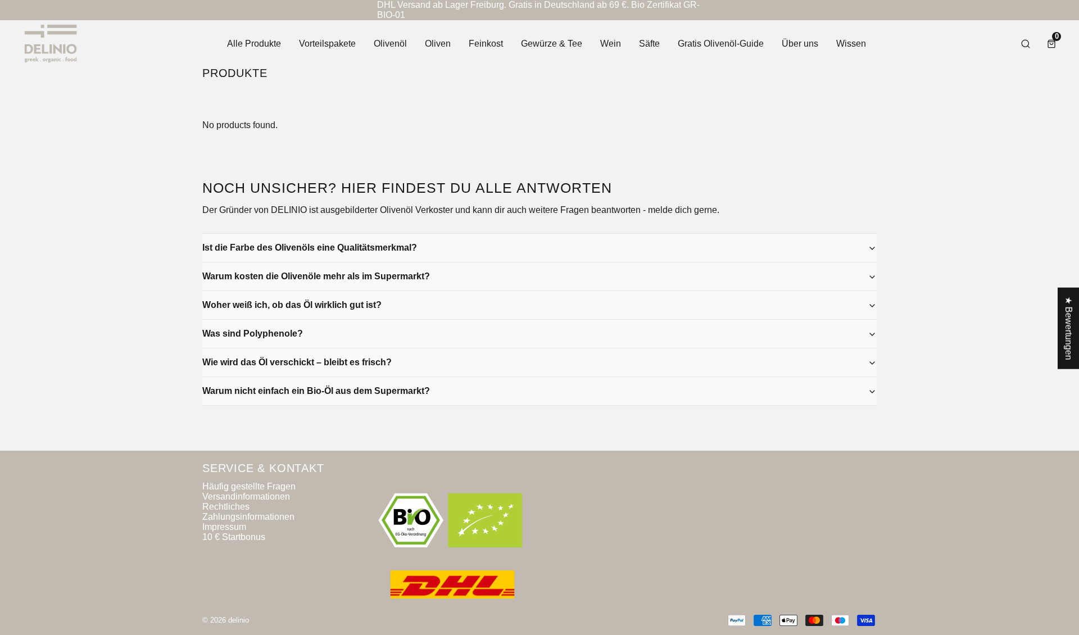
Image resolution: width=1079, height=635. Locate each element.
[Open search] (1025, 44)
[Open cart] (1051, 44)
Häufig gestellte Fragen (249, 486)
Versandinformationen (246, 496)
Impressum (224, 527)
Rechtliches (226, 506)
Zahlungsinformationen (248, 516)
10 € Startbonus (233, 537)
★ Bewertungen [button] (1068, 328)
